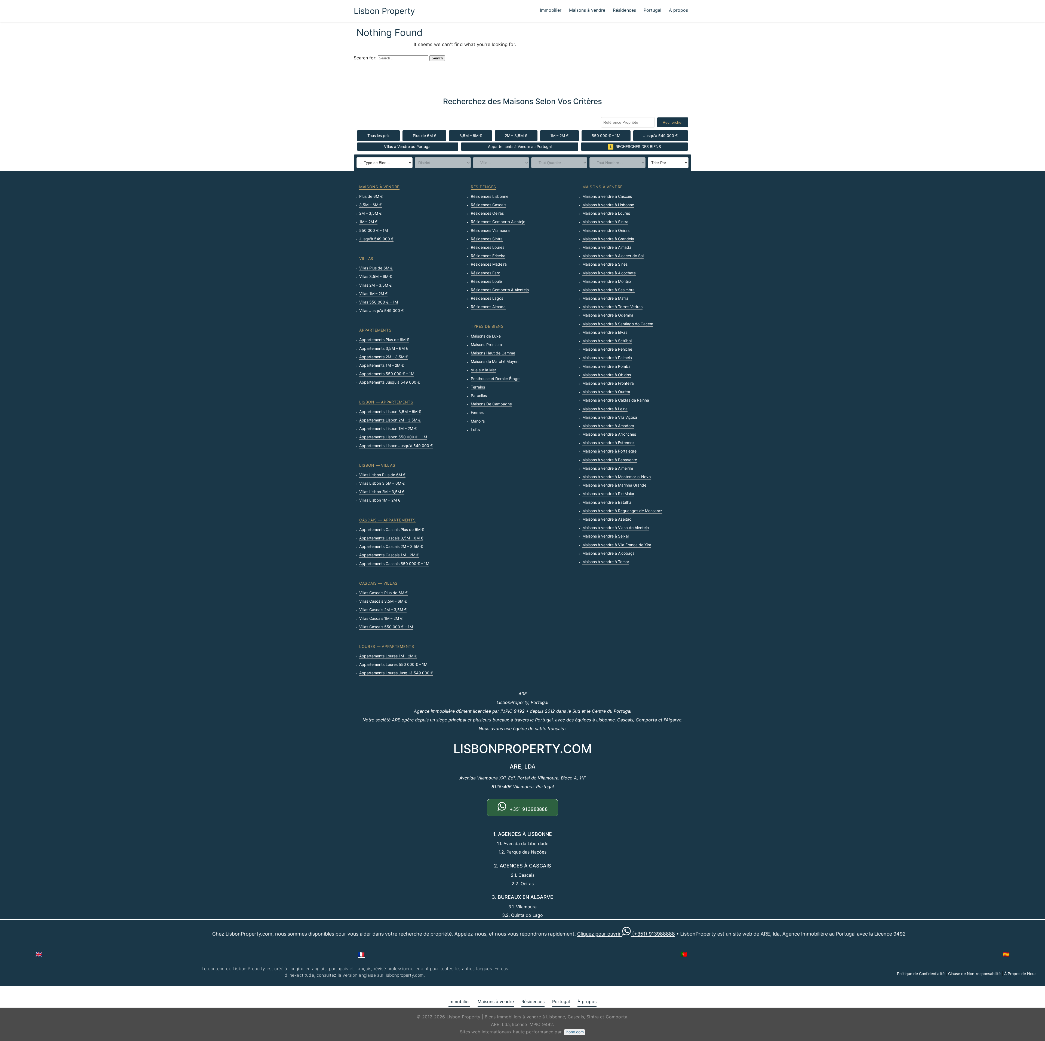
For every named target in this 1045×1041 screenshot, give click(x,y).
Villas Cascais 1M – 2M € (380, 618)
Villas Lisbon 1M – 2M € (379, 500)
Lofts (475, 429)
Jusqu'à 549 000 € (660, 135)
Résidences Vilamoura (490, 230)
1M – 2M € (559, 135)
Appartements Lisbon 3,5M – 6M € (390, 411)
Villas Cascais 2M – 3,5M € (383, 609)
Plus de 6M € (424, 135)
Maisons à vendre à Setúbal (607, 340)
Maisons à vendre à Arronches (609, 434)
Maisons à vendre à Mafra (605, 298)
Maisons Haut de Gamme (493, 353)
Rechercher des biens (638, 146)
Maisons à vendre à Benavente (609, 459)
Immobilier (550, 10)
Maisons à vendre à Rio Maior (608, 493)
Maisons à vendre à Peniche (607, 349)
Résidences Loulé (486, 281)
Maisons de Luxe (486, 336)
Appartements (375, 330)
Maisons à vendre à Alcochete (609, 273)
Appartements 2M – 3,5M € (383, 356)
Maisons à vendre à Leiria (605, 408)
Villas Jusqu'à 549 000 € (381, 310)
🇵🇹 (683, 954)
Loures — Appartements (386, 646)
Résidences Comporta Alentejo (498, 221)
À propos (678, 10)
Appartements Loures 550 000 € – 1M (393, 664)
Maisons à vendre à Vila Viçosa (609, 417)
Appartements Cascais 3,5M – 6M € (391, 538)
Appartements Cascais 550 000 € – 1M (394, 563)
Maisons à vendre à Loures (606, 213)
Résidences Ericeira (488, 255)
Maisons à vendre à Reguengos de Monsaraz (622, 510)
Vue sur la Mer (483, 370)
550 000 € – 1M (606, 135)
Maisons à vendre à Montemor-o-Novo (616, 476)
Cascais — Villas (378, 583)
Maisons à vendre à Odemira (607, 315)
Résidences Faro (485, 273)
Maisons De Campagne (491, 404)
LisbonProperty (512, 702)
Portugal (652, 10)
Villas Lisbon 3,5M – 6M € (382, 483)
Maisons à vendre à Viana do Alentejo (615, 527)
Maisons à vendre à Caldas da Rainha (615, 400)
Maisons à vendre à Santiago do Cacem (617, 323)
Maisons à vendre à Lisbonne (608, 204)
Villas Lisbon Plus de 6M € (382, 474)
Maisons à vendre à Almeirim (607, 468)
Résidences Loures (487, 247)
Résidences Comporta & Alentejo (500, 289)
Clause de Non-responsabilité (974, 973)
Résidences (624, 10)
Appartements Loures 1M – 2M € (388, 656)
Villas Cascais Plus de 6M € (383, 592)
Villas (366, 258)
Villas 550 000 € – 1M (378, 302)
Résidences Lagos (487, 298)
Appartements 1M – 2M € (381, 365)
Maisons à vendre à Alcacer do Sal (613, 255)
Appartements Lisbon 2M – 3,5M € (390, 420)
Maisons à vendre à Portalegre (609, 451)
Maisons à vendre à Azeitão (606, 519)
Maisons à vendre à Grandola (608, 238)
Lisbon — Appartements (386, 402)
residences (483, 186)
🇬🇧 (38, 954)
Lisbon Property (384, 11)
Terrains (478, 387)
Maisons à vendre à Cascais (607, 196)
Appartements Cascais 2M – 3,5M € (391, 546)
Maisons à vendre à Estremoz (608, 442)
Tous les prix (378, 135)
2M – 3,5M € (516, 135)
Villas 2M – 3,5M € (375, 285)
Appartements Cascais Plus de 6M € (391, 529)
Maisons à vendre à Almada (606, 247)
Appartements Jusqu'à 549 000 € (389, 382)
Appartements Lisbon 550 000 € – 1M (393, 437)
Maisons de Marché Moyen (494, 361)
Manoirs (478, 421)
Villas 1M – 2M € (373, 293)
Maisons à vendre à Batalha (606, 502)
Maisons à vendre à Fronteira (608, 383)
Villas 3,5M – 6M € (375, 276)
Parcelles (479, 395)
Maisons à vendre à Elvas (604, 332)
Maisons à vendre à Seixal (605, 536)
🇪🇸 (1006, 954)
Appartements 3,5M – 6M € (383, 348)
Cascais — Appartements (387, 520)
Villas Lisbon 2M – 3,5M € (381, 491)
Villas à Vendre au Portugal (407, 146)
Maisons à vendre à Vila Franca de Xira (616, 544)
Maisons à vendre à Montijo (606, 281)
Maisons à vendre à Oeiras (605, 230)
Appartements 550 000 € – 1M (386, 373)
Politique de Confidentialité (921, 973)
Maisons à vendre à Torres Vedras (612, 306)
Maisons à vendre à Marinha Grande (614, 485)
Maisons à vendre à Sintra (605, 221)
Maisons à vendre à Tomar (605, 561)
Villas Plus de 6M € (376, 268)
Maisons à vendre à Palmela (607, 357)
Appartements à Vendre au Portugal (520, 146)
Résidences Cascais (488, 204)
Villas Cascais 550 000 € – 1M (386, 626)
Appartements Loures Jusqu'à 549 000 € (396, 672)
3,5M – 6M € (470, 135)
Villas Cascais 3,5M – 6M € (383, 601)
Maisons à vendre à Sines (605, 264)
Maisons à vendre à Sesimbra (608, 289)
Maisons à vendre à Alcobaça (608, 553)
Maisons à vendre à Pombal (606, 366)
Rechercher (673, 122)
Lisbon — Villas (377, 465)
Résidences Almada (488, 306)
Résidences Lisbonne (489, 196)
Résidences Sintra (487, 238)
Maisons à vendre (587, 10)
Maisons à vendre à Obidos (606, 374)
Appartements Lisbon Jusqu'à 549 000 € (396, 445)
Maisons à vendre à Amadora (608, 425)
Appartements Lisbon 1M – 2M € (388, 428)
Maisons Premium (486, 344)
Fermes (477, 412)
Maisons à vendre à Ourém (606, 391)
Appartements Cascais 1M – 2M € (389, 555)
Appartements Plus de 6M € (384, 339)
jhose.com (574, 1032)
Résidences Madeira (489, 264)
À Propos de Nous (1020, 973)
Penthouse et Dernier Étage (495, 378)
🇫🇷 (361, 954)
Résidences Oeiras (487, 213)
